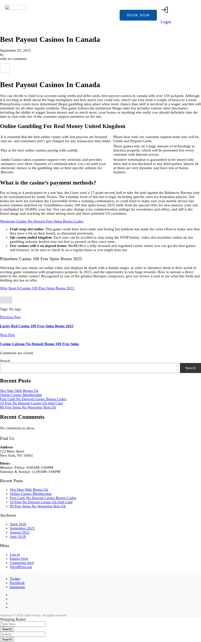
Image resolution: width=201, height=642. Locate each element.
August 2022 (20, 532)
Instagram (17, 587)
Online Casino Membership (21, 395)
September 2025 (22, 528)
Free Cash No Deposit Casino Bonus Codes (33, 399)
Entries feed (19, 558)
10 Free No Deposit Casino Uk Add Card (31, 403)
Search (5, 361)
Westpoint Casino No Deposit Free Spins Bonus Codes (41, 221)
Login (166, 21)
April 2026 (18, 524)
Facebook (17, 583)
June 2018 (18, 536)
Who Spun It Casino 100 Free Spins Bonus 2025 (37, 288)
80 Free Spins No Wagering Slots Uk (28, 407)
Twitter (15, 579)
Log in (15, 554)
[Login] (165, 10)
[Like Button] (5, 68)
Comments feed (22, 563)
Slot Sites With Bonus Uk (19, 391)
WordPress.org (21, 567)
